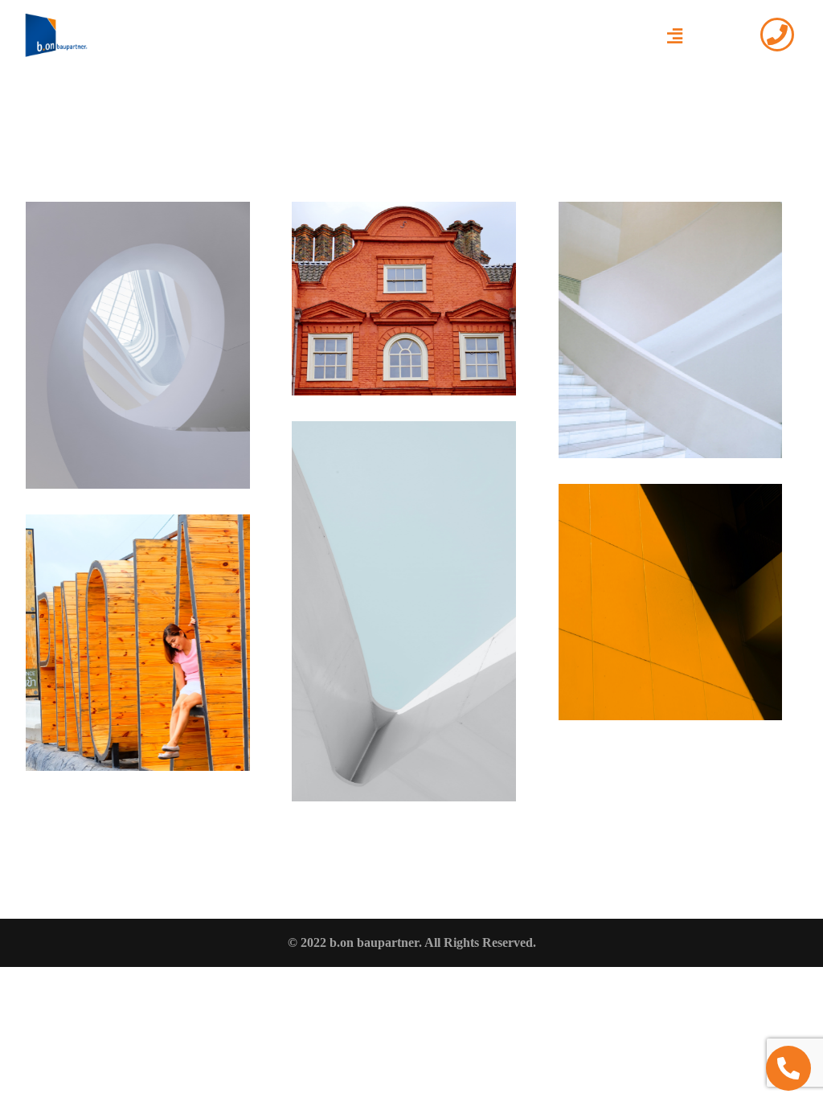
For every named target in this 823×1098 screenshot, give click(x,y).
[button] (674, 36)
